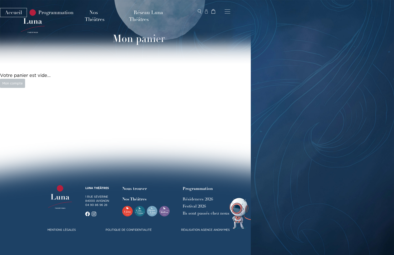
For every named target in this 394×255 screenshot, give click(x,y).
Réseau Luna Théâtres (146, 16)
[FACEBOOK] (87, 214)
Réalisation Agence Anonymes (205, 230)
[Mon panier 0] (213, 11)
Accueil (13, 12)
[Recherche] (199, 11)
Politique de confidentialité (129, 230)
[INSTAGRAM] (94, 214)
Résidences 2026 (198, 199)
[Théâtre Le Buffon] (164, 211)
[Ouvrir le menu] (227, 11)
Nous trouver (134, 188)
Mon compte (12, 83)
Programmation (55, 12)
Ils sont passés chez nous (206, 213)
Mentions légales (61, 230)
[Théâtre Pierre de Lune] (152, 211)
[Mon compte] (206, 11)
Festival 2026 (194, 206)
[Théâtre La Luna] (127, 211)
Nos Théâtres (94, 16)
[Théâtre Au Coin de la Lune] (140, 211)
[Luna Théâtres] (60, 197)
